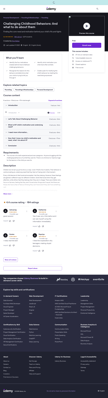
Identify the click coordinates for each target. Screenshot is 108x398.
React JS (32, 307)
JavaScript (32, 304)
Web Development (35, 300)
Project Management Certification (14, 332)
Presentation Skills (61, 332)
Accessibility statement (88, 361)
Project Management (87, 307)
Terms (83, 371)
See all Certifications (10, 345)
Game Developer (8, 313)
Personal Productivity (88, 310)
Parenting (44, 18)
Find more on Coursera (10, 377)
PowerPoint (59, 342)
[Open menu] (4, 8)
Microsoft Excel (86, 331)
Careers (6, 364)
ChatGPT (32, 338)
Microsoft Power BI (87, 337)
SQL (82, 334)
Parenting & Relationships (30, 18)
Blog (4, 371)
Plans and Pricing (34, 367)
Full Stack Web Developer (11, 304)
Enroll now (86, 45)
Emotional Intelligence (88, 313)
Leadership (84, 300)
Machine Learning (35, 335)
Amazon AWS (59, 300)
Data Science (33, 329)
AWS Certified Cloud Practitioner (65, 304)
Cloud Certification (9, 335)
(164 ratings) (18, 37)
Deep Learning (34, 342)
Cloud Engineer (8, 307)
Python (31, 332)
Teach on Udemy (34, 364)
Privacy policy (85, 364)
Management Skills (87, 304)
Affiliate (31, 371)
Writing (57, 338)
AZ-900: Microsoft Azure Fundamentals (63, 308)
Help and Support (35, 374)
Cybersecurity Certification (12, 329)
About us (6, 361)
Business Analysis (86, 344)
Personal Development (11, 18)
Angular (31, 310)
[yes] (10, 221)
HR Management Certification (13, 342)
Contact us (6, 367)
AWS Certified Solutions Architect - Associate (66, 313)
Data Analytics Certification (12, 338)
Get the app (33, 361)
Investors (6, 374)
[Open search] (97, 8)
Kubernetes (59, 318)
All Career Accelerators (10, 316)
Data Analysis (85, 340)
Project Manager (8, 310)
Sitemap (83, 367)
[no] (13, 221)
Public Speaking (60, 335)
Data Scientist (8, 300)
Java (30, 313)
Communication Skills (62, 329)
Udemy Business (31, 278)
